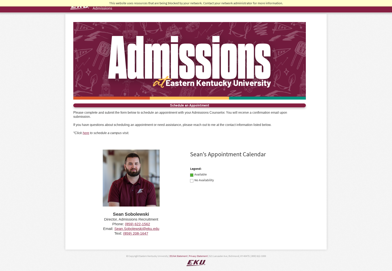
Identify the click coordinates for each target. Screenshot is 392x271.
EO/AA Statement (178, 256)
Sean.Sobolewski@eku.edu (136, 229)
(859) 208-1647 (135, 233)
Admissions (102, 8)
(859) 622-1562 (137, 224)
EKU (196, 263)
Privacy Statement (198, 256)
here (86, 133)
